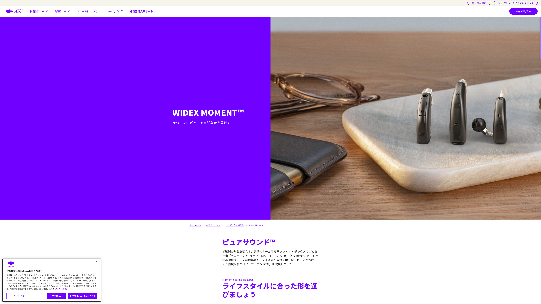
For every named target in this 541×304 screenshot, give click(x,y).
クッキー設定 (18, 296)
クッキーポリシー (62, 289)
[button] (39, 11)
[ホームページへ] (13, 11)
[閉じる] (96, 261)
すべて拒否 (56, 296)
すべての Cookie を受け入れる (82, 296)
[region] (51, 280)
